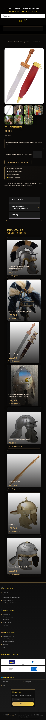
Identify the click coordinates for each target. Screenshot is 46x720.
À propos (5, 592)
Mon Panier (6, 620)
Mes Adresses (7, 622)
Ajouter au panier (18, 162)
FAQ (4, 647)
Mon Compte (31, 11)
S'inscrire (23, 704)
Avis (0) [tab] (15, 215)
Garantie (5, 644)
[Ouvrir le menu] (23, 29)
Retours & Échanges (8, 639)
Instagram (28, 682)
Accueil (8, 8)
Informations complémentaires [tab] (20, 207)
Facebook (5, 682)
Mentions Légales (8, 600)
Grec (16, 42)
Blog (4, 685)
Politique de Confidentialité (10, 603)
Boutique (5, 625)
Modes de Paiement (8, 642)
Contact (18, 8)
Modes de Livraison (8, 636)
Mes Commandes (8, 617)
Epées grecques (24, 42)
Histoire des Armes (32, 8)
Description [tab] (17, 200)
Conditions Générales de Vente (11, 598)
